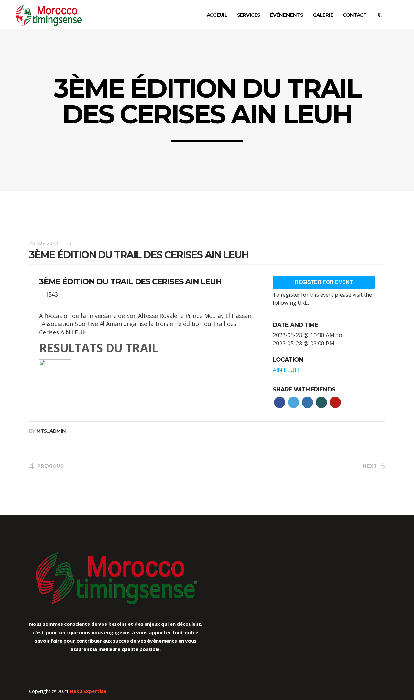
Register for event (324, 282)
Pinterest (335, 402)
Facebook (279, 402)
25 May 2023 (43, 243)
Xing (321, 402)
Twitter (293, 402)
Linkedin (307, 402)
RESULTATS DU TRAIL (98, 348)
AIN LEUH (286, 370)
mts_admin (51, 431)
